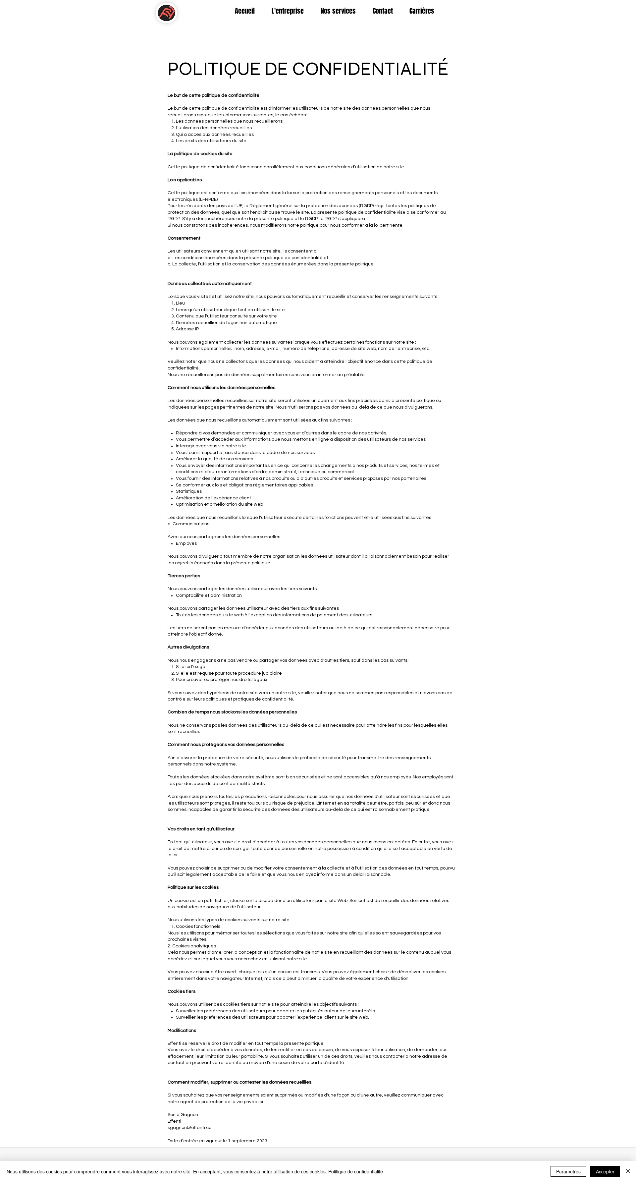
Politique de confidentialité (355, 1171)
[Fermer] (628, 1171)
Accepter (605, 1171)
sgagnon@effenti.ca (190, 1127)
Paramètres (568, 1171)
